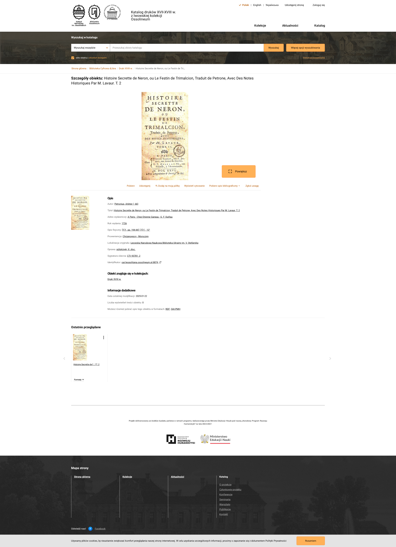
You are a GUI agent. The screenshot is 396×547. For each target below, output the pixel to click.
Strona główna (78, 68)
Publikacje (225, 509)
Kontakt (223, 514)
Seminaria (224, 499)
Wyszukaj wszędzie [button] (84, 47)
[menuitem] (167, 186)
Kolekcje (127, 476)
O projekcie (225, 484)
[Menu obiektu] (103, 337)
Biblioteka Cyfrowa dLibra (102, 68)
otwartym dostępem (98, 58)
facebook (100, 529)
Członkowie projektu (230, 489)
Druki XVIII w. (126, 68)
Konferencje (225, 494)
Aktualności (177, 476)
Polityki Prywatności (275, 540)
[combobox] (187, 48)
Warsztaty (224, 504)
